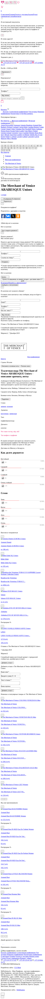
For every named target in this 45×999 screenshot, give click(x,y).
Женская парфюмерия (19, 121)
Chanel (8, 129)
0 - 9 (3, 150)
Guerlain (26, 133)
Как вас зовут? (6, 310)
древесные (13, 414)
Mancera (4, 138)
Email (3, 302)
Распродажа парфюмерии (33, 954)
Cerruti (3, 129)
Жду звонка (5, 95)
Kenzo (3, 137)
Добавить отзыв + (7, 663)
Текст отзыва (6, 680)
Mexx (9, 138)
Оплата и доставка (21, 14)
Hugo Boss (38, 133)
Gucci (21, 133)
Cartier (41, 127)
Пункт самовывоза (13, 958)
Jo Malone (25, 135)
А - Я (8, 150)
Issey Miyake (5, 135)
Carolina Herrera (33, 127)
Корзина (4, 107)
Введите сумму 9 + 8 (8, 676)
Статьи (11, 16)
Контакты (17, 16)
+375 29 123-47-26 (25, 63)
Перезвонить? (6, 72)
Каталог (6, 112)
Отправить (5, 262)
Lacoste (19, 137)
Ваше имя (5, 672)
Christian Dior (20, 129)
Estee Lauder (19, 131)
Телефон (4, 91)
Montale (14, 138)
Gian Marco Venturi (31, 131)
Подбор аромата (27, 113)
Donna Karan (5, 131)
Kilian (8, 137)
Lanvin (36, 137)
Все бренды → (6, 121)
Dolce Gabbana (37, 129)
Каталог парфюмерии (8, 953)
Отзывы (12, 14)
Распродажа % (16, 113)
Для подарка (32, 112)
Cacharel (15, 127)
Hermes (31, 133)
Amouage (17, 125)
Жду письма (6, 315)
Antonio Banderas (26, 125)
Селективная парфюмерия (18, 112)
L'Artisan (13, 137)
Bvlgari (9, 127)
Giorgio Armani (6, 133)
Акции (30, 14)
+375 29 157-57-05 (10, 63)
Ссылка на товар (7, 257)
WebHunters (21, 990)
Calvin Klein (23, 127)
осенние (10, 406)
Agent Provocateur (7, 125)
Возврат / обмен (26, 958)
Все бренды (5, 152)
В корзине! (13, 283)
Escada (12, 131)
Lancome (31, 137)
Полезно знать (25, 366)
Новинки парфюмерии (15, 954)
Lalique (24, 137)
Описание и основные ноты (10, 366)
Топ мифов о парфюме (9, 435)
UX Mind (17, 967)
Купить (4, 277)
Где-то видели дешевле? (9, 230)
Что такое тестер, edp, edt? (10, 431)
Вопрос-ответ (34, 956)
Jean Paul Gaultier (16, 135)
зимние (3, 406)
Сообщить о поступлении (10, 285)
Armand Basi (37, 125)
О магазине (5, 14)
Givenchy (15, 133)
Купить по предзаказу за (22, 280)
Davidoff (28, 129)
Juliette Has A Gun (36, 135)
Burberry (4, 127)
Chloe (13, 129)
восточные (4, 414)
